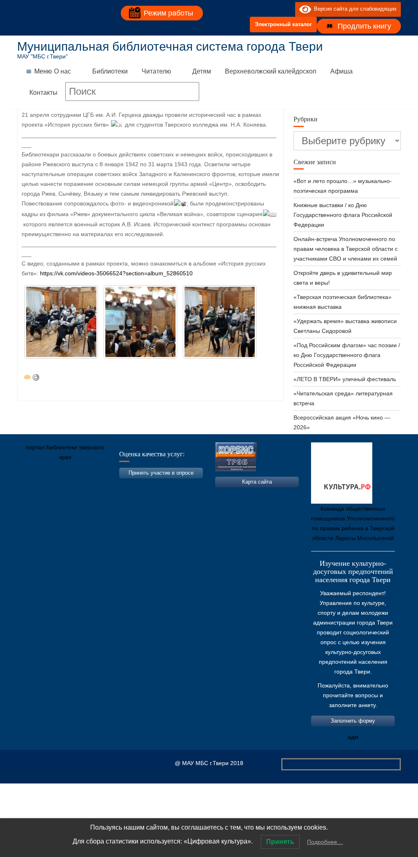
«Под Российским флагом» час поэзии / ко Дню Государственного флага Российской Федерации (346, 355)
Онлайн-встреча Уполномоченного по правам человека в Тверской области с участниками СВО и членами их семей (345, 249)
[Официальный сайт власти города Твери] (182, 495)
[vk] (272, 9)
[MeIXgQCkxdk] (219, 322)
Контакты (43, 92)
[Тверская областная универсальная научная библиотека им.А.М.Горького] (84, 495)
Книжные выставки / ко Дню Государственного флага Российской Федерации (342, 215)
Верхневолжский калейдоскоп (270, 71)
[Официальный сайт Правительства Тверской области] (133, 495)
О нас (62, 71)
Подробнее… (325, 842)
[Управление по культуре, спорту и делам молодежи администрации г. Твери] (158, 495)
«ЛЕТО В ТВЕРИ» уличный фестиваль (344, 379)
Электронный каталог (283, 24)
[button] (43, 71)
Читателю (156, 71)
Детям (201, 71)
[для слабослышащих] (286, 9)
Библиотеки (110, 71)
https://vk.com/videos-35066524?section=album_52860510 (116, 273)
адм (353, 737)
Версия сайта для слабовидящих (354, 9)
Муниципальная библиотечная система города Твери (170, 46)
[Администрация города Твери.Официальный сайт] (35, 495)
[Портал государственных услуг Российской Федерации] (60, 495)
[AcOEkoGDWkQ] (61, 322)
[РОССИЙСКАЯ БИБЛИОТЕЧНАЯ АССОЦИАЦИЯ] (109, 495)
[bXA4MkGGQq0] (140, 322)
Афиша (341, 71)
